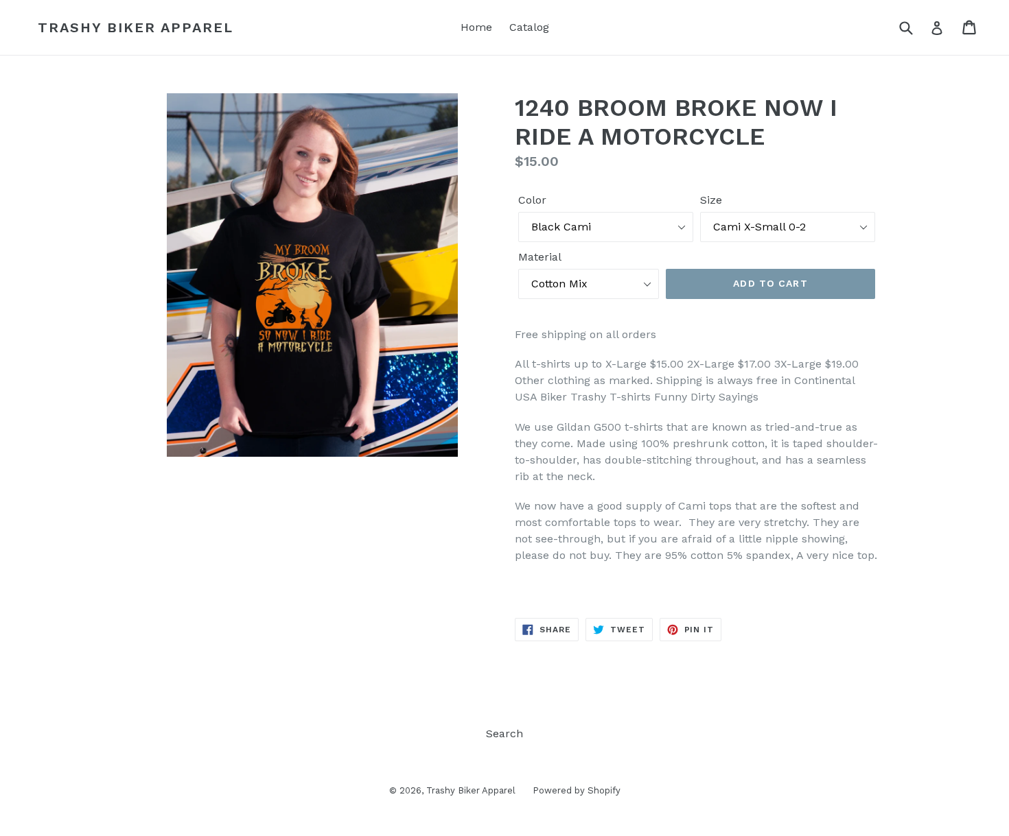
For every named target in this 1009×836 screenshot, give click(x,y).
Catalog (529, 27)
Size (711, 199)
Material (539, 256)
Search (504, 733)
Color (532, 199)
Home (476, 27)
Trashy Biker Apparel (135, 27)
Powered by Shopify (577, 790)
